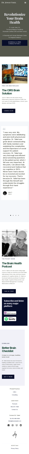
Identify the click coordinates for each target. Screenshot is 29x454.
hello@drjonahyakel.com (14, 421)
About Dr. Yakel (15, 406)
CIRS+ (14, 392)
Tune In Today (9, 291)
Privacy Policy (14, 448)
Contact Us (15, 409)
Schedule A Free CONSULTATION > (14, 43)
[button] (25, 2)
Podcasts (14, 404)
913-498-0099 (16, 418)
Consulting (14, 395)
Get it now (8, 377)
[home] (9, 3)
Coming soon (8, 110)
